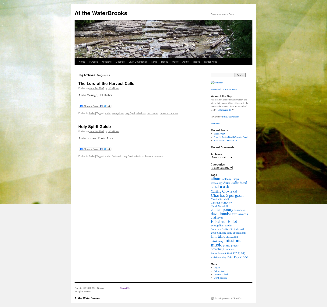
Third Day (233, 257)
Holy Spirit (130, 113)
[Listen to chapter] (233, 109)
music (216, 244)
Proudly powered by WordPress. (229, 298)
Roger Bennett (218, 253)
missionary (217, 241)
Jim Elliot (219, 236)
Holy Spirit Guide (94, 126)
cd (235, 191)
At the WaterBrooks (101, 13)
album (216, 178)
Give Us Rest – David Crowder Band (231, 136)
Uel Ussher (152, 113)
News (154, 61)
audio (108, 113)
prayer (234, 245)
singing (239, 252)
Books (164, 61)
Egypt (219, 217)
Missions (107, 61)
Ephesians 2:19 (224, 109)
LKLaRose (113, 88)
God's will (116, 156)
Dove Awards (239, 214)
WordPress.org (220, 277)
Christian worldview (221, 202)
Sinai (229, 253)
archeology (217, 183)
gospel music (218, 232)
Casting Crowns (222, 191)
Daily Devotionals (138, 61)
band (243, 182)
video (244, 256)
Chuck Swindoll (219, 206)
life (236, 236)
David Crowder (240, 210)
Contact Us (125, 287)
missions (141, 113)
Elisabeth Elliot (224, 221)
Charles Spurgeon (227, 195)
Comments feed (221, 274)
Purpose (93, 61)
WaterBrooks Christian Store (224, 89)
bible (214, 187)
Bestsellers (215, 123)
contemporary (222, 209)
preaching (217, 249)
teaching (221, 257)
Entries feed (219, 270)
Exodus (228, 225)
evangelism (118, 113)
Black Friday (219, 133)
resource (229, 249)
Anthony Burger (230, 179)
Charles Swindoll (220, 199)
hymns (242, 232)
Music (175, 61)
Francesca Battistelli (221, 229)
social (214, 257)
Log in (217, 267)
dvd (213, 217)
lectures (230, 236)
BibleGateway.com (230, 116)
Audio (185, 61)
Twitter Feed (210, 61)
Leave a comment (169, 113)
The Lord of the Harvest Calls (106, 83)
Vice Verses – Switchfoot (225, 140)
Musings (120, 61)
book (224, 186)
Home (82, 61)
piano (226, 245)
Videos (196, 61)
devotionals (220, 213)
